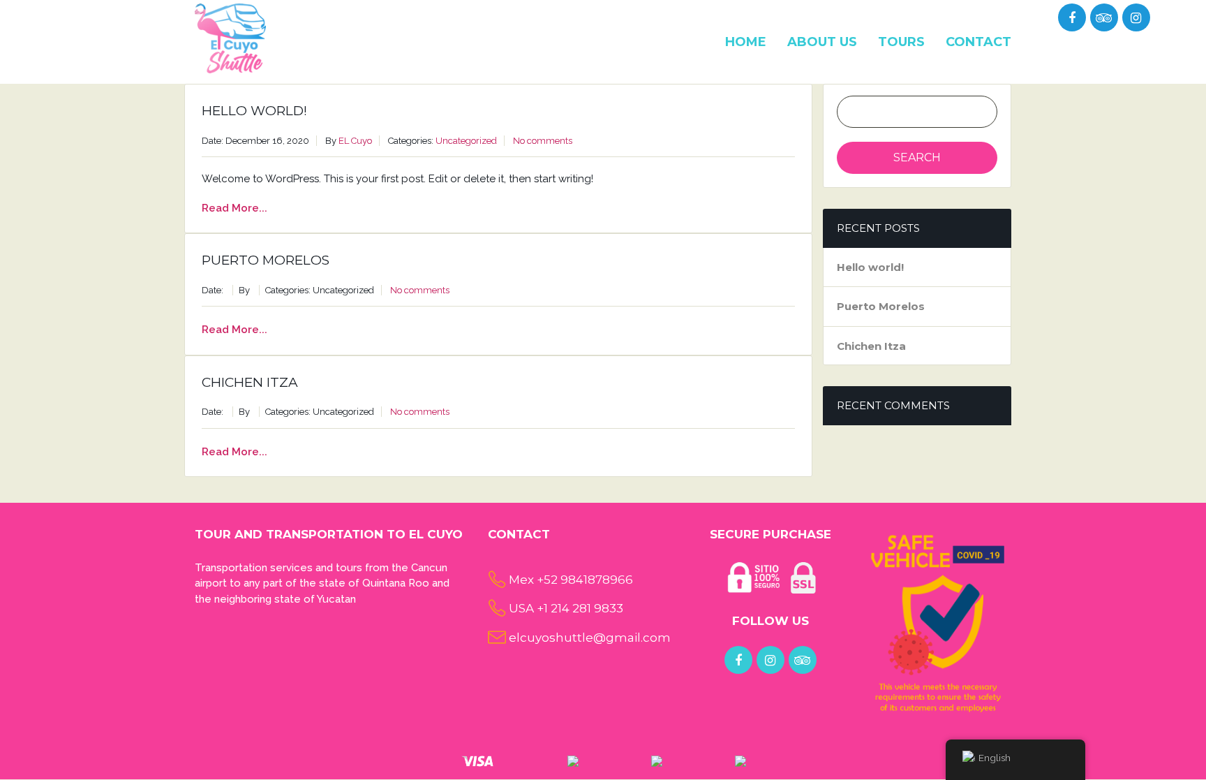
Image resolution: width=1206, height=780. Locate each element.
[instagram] (770, 660)
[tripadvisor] (1104, 18)
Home (745, 42)
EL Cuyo (355, 140)
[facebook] (738, 660)
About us (822, 42)
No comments (542, 140)
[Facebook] (1072, 18)
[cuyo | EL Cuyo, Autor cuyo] (230, 37)
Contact (978, 42)
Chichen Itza (250, 382)
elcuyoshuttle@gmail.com (590, 638)
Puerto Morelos (265, 260)
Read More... (234, 208)
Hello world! (254, 111)
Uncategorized (466, 140)
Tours (901, 42)
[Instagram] (1136, 18)
